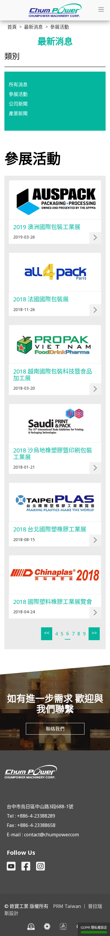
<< (46, 633)
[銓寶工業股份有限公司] (55, 771)
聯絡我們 (55, 729)
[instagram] (40, 866)
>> (94, 633)
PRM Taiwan (67, 906)
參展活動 (18, 94)
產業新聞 (18, 113)
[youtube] (11, 866)
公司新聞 (18, 104)
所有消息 (18, 84)
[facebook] (25, 866)
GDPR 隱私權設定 (94, 927)
